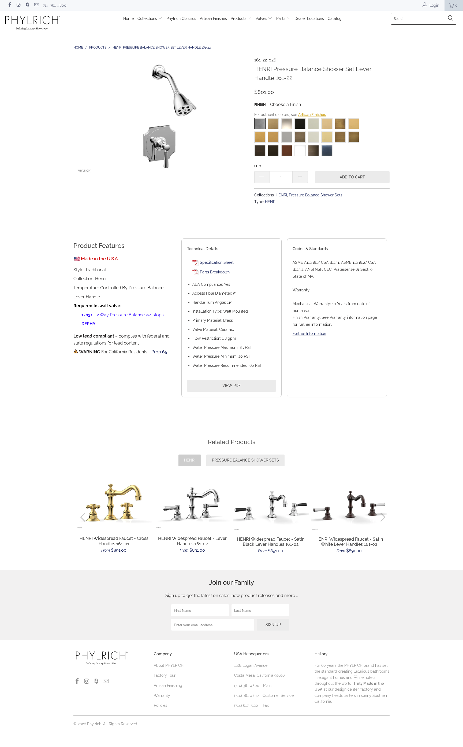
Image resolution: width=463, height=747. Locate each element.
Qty (258, 166)
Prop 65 (159, 351)
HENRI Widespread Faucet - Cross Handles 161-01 (114, 504)
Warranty (162, 695)
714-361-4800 (54, 5)
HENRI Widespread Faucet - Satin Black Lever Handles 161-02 (271, 505)
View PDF (231, 385)
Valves (262, 18)
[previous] (84, 517)
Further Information (309, 333)
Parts (281, 18)
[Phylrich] (39, 23)
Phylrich (94, 724)
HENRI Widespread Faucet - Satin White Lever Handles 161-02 (349, 505)
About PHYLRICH (169, 665)
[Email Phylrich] (36, 5)
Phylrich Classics (181, 18)
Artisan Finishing (168, 685)
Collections (147, 18)
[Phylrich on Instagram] (18, 5)
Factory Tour (165, 675)
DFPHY (88, 323)
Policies (160, 705)
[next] (382, 517)
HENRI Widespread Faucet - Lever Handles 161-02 (192, 504)
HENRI (281, 195)
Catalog (335, 18)
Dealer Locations (309, 18)
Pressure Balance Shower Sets (315, 195)
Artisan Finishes (213, 18)
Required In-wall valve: (97, 305)
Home (128, 18)
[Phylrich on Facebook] (9, 5)
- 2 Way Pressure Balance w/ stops (122, 314)
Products (239, 18)
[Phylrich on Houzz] (27, 5)
